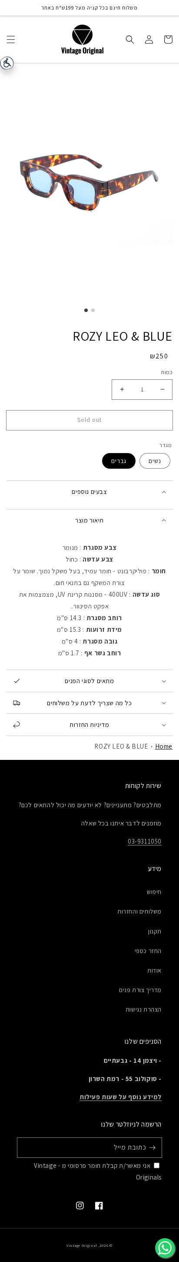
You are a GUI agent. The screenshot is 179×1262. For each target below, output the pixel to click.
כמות (166, 372)
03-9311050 (145, 841)
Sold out (89, 420)
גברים (118, 461)
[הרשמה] (152, 1147)
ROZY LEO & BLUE (121, 746)
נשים (155, 461)
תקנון (155, 931)
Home (163, 746)
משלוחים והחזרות (139, 911)
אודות (154, 970)
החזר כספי (148, 951)
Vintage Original (81, 1245)
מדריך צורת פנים (140, 990)
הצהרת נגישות (144, 1009)
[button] (10, 39)
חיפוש (154, 892)
